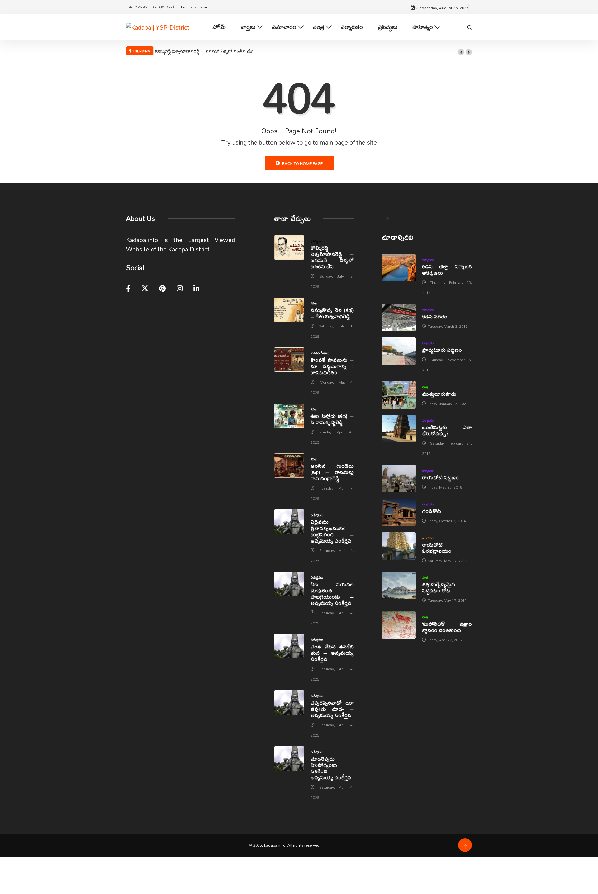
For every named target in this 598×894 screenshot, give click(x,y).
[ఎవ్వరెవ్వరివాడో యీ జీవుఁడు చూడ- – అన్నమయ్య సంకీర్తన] (289, 702)
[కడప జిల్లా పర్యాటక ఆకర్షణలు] (399, 267)
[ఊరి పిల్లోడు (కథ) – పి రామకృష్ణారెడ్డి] (289, 416)
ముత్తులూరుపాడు (439, 394)
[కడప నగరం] (399, 317)
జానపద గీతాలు (320, 353)
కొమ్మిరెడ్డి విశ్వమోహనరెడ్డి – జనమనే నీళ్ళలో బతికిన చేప (204, 51)
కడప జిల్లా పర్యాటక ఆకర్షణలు (447, 269)
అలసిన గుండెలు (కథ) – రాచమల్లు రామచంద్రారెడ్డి (332, 472)
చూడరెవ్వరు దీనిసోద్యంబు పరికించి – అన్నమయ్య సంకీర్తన (332, 767)
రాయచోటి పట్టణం (440, 477)
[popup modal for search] (469, 27)
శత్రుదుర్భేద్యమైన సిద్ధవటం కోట (438, 587)
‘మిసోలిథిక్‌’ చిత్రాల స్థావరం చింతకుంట (447, 627)
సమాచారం (284, 27)
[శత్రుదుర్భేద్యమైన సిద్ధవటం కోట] (399, 585)
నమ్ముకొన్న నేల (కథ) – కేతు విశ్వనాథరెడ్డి (332, 313)
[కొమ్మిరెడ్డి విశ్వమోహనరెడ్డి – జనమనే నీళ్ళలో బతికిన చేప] (289, 247)
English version (194, 7)
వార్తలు (248, 27)
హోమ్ (219, 27)
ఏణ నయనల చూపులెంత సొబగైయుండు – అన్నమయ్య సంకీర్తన (332, 593)
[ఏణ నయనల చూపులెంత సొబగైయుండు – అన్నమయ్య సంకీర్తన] (289, 584)
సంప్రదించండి (164, 7)
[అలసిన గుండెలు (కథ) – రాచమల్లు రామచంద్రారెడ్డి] (289, 465)
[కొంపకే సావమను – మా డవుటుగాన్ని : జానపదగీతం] (289, 359)
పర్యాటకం (352, 27)
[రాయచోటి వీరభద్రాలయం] (399, 546)
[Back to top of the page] (465, 846)
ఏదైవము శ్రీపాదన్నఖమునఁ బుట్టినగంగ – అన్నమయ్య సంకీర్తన (332, 531)
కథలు (314, 303)
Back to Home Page (302, 163)
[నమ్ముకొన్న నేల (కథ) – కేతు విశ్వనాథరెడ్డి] (289, 310)
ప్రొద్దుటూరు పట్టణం (442, 350)
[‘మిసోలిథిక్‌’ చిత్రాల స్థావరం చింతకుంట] (399, 625)
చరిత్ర (318, 27)
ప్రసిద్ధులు (387, 27)
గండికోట (431, 511)
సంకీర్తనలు (317, 515)
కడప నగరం (434, 316)
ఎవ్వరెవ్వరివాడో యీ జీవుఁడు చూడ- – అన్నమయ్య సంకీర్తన (332, 708)
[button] (461, 52)
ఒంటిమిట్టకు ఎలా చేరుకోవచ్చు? (447, 430)
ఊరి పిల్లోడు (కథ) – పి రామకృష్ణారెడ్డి (332, 419)
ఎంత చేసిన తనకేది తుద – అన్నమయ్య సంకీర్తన (332, 652)
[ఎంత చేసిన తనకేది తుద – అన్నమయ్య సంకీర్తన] (289, 646)
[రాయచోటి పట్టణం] (399, 478)
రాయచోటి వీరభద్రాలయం (436, 547)
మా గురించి (138, 7)
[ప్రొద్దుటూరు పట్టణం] (399, 351)
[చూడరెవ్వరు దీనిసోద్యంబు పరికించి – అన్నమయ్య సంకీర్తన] (289, 758)
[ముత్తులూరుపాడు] (399, 395)
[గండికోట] (399, 512)
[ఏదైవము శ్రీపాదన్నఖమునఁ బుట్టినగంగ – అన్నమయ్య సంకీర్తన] (289, 521)
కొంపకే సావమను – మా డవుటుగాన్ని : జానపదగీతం (332, 366)
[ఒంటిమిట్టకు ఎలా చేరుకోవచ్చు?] (399, 428)
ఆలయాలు (428, 538)
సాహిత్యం (422, 27)
